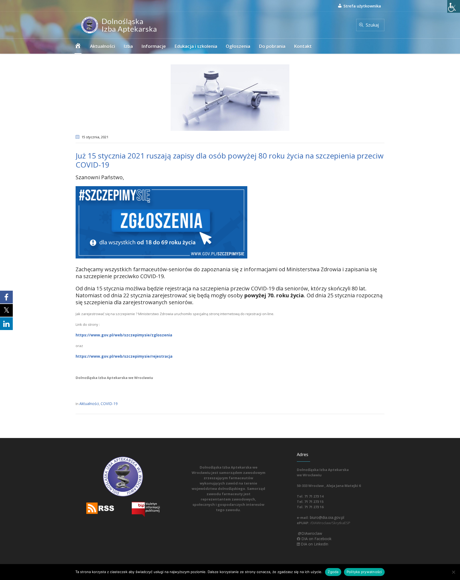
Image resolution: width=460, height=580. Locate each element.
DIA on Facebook (315, 538)
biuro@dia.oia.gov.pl (326, 517)
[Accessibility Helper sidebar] (453, 6)
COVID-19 (109, 403)
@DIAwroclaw (309, 533)
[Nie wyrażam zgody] (453, 572)
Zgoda (333, 572)
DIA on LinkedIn (314, 543)
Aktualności (89, 403)
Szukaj (372, 25)
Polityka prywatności (364, 572)
